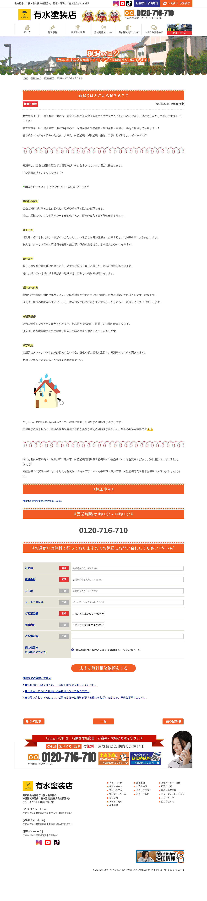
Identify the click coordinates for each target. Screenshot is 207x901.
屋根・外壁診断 (168, 790)
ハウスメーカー (168, 798)
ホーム (27, 32)
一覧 (103, 721)
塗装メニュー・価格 (170, 783)
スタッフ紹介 (115, 802)
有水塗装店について (129, 32)
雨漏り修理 (30, 104)
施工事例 (52, 32)
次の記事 (35, 721)
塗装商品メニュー (103, 32)
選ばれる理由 (78, 32)
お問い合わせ (142, 794)
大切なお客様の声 (154, 32)
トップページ (115, 783)
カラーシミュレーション (172, 794)
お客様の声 (141, 786)
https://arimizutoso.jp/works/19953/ (42, 501)
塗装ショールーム (117, 794)
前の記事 (172, 721)
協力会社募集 (167, 802)
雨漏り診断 (166, 786)
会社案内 (113, 798)
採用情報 (113, 805)
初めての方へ (115, 786)
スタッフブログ (143, 790)
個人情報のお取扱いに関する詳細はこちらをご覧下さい (108, 650)
